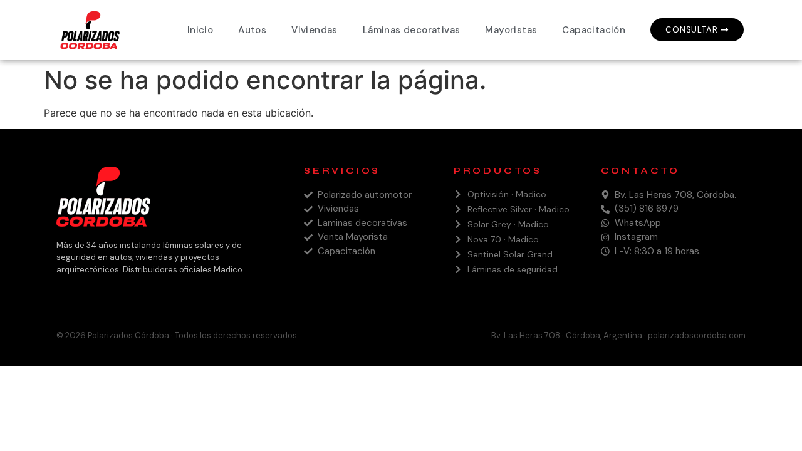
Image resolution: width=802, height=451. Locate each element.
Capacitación (593, 30)
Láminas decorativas (412, 30)
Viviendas (314, 30)
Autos (252, 30)
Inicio (200, 30)
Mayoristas (511, 30)
